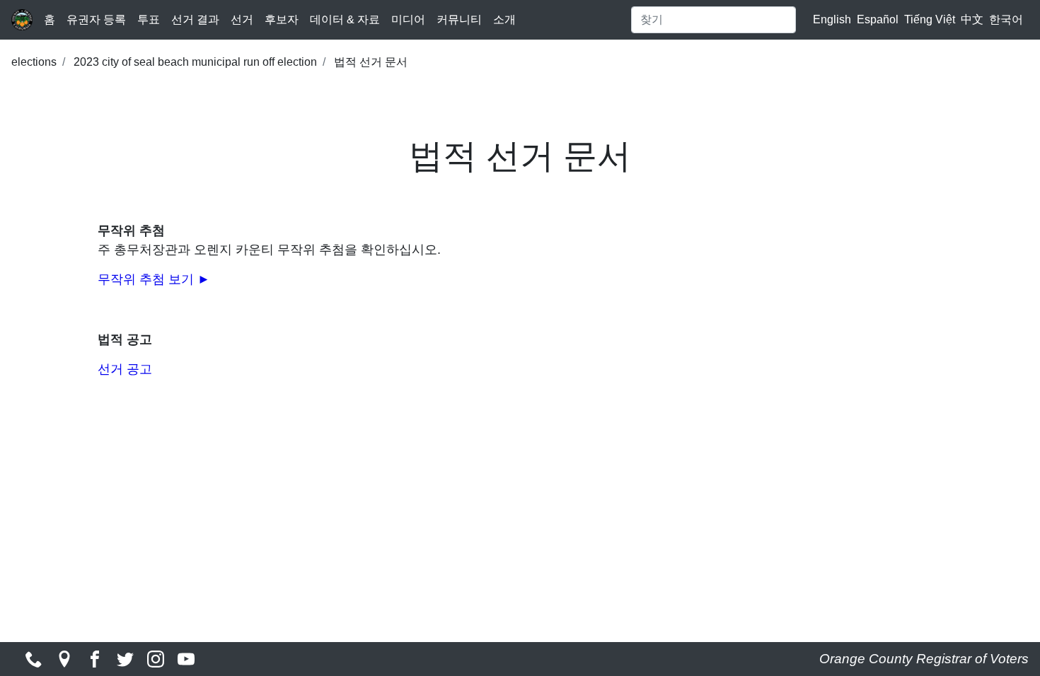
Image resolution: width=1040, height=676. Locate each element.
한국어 (1006, 19)
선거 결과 (195, 19)
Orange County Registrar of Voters (924, 658)
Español (878, 19)
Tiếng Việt (929, 19)
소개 (504, 19)
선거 (242, 19)
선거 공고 (125, 369)
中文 (972, 19)
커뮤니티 (459, 19)
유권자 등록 (96, 19)
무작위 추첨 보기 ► (154, 279)
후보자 (282, 19)
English (832, 19)
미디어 (408, 19)
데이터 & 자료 (345, 19)
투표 (148, 19)
